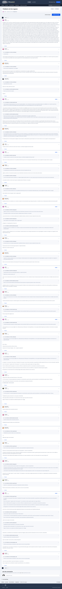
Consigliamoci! (15, 11)
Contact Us (3, 587)
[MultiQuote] (3, 46)
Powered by (56, 587)
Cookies (7, 587)
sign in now (21, 572)
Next (5, 17)
